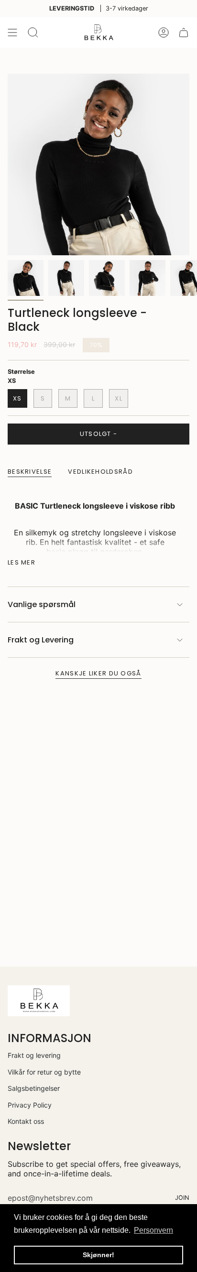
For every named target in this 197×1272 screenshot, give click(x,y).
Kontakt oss (26, 1121)
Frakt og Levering (41, 639)
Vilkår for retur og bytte (44, 1072)
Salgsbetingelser (34, 1088)
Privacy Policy (30, 1105)
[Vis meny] (12, 32)
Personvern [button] (153, 1230)
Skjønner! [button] (98, 1255)
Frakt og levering (34, 1055)
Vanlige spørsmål (42, 604)
